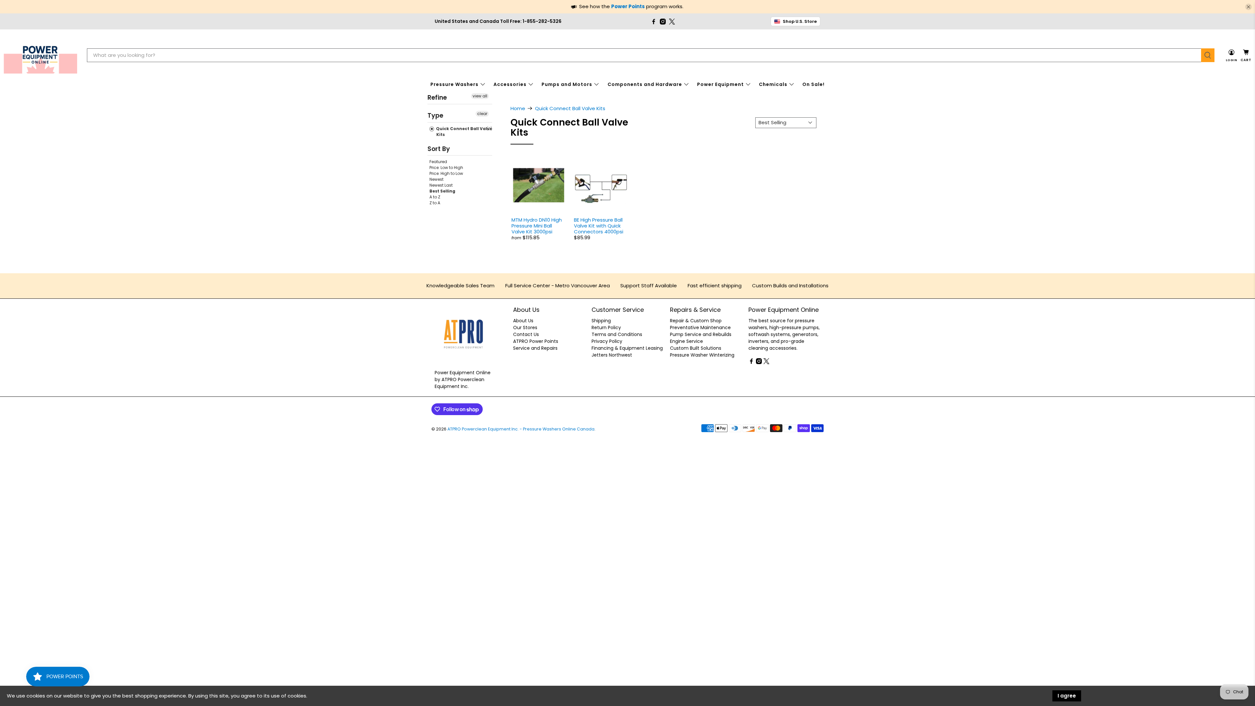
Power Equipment (720, 84)
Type (435, 115)
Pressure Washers (454, 84)
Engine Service (686, 341)
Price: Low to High (446, 167)
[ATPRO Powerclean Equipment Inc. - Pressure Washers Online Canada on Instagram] (663, 22)
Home (517, 108)
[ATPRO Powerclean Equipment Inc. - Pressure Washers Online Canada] (40, 55)
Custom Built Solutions (695, 348)
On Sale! (813, 84)
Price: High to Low (446, 173)
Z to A (434, 203)
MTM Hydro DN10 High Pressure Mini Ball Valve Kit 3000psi (536, 225)
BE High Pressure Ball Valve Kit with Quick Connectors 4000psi (598, 225)
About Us (523, 320)
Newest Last (441, 185)
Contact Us (526, 334)
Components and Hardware (645, 84)
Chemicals (773, 84)
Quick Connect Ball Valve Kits (463, 131)
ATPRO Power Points (535, 341)
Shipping (601, 320)
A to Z (434, 197)
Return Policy (606, 327)
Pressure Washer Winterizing (702, 355)
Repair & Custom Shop (696, 320)
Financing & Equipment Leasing (627, 348)
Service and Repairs (535, 348)
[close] (1248, 7)
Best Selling (442, 191)
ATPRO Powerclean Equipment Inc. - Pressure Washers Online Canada (520, 429)
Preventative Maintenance (700, 327)
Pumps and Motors (567, 84)
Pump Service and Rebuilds (700, 334)
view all (480, 96)
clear (482, 113)
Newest (436, 179)
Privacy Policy (607, 341)
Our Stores (525, 327)
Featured (438, 161)
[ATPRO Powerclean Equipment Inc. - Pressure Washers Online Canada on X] (672, 22)
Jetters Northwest (612, 355)
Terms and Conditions (617, 334)
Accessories (510, 84)
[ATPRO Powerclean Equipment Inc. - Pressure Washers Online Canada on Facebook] (654, 22)
